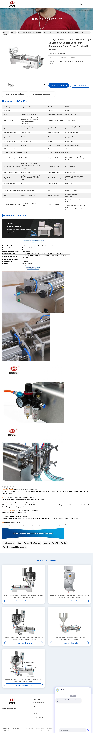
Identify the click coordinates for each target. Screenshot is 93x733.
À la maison (5, 33)
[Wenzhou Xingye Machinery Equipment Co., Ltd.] (12, 4)
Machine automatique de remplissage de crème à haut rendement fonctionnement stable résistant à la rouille (24, 638)
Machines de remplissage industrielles (29, 32)
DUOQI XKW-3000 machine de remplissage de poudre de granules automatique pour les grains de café (69, 596)
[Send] (88, 730)
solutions (36, 710)
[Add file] (57, 730)
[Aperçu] (12, 703)
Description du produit (42, 94)
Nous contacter (38, 717)
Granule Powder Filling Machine (29, 543)
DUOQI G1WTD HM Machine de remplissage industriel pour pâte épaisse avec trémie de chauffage (23, 680)
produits (35, 706)
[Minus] (88, 690)
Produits (13, 32)
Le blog (35, 713)
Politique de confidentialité (6, 730)
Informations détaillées (15, 94)
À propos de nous (38, 702)
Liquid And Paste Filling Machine (55, 543)
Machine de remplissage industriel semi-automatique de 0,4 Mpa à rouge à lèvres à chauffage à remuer (23, 596)
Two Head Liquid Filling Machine (14, 547)
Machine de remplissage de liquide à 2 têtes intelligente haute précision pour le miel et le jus (69, 638)
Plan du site (15, 728)
